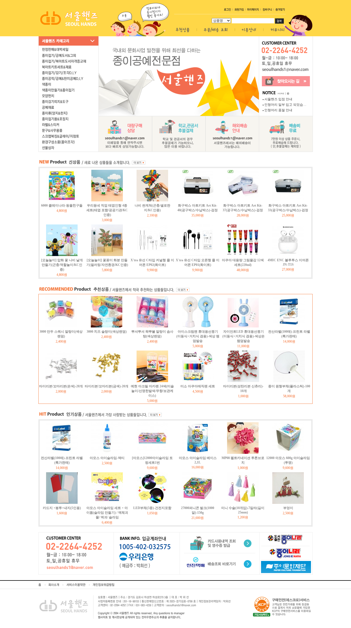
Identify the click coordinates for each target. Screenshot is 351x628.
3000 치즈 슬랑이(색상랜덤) (107, 332)
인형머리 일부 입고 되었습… (285, 105)
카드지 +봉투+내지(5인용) (62, 508)
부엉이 (288, 508)
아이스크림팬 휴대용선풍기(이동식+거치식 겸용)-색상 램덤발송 (197, 336)
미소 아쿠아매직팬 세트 (197, 386)
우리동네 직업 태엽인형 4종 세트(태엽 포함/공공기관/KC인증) (107, 210)
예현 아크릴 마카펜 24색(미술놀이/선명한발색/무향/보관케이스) (152, 391)
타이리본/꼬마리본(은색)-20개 (61, 386)
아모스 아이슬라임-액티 (107, 458)
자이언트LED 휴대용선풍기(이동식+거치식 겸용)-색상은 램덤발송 (243, 336)
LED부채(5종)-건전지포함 (152, 508)
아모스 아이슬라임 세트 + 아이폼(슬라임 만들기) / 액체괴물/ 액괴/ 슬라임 (107, 512)
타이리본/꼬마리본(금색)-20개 (106, 386)
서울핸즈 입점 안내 (278, 99)
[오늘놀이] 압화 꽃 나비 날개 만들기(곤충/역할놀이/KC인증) (62, 264)
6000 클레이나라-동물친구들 (62, 205)
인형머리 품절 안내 (278, 110)
